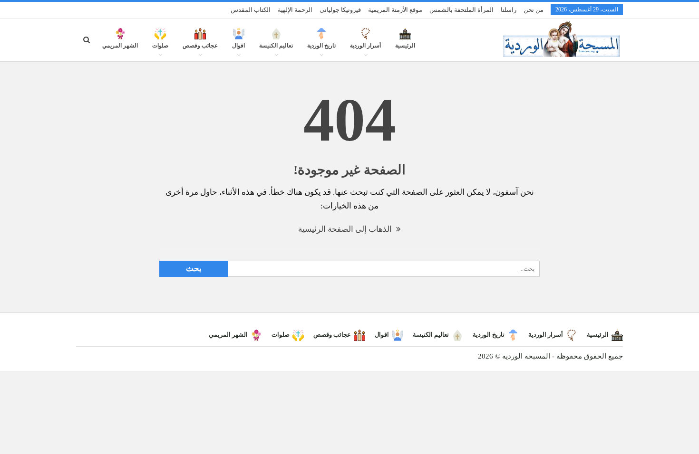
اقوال (238, 45)
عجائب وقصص (200, 45)
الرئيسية (405, 45)
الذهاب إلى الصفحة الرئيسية (346, 229)
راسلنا (508, 9)
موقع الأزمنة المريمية (395, 9)
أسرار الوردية (365, 45)
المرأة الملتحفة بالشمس (461, 9)
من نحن (534, 9)
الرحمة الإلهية (295, 9)
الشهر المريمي (120, 45)
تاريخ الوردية (321, 45)
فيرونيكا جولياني (340, 9)
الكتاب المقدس (251, 9)
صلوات (160, 45)
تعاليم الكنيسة (276, 45)
